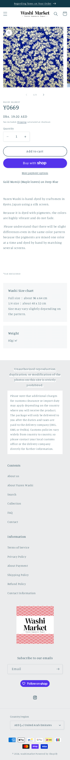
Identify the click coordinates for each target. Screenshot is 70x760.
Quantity (8, 128)
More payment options (35, 172)
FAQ (10, 512)
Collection (14, 503)
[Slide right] (44, 95)
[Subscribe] (57, 669)
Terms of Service (18, 547)
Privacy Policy (16, 556)
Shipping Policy (18, 575)
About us (13, 476)
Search (11, 494)
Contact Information (21, 593)
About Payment (17, 565)
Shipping (21, 122)
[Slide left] (26, 95)
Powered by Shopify (47, 753)
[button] (5, 13)
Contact (12, 522)
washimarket (28, 753)
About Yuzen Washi (20, 485)
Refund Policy (16, 584)
